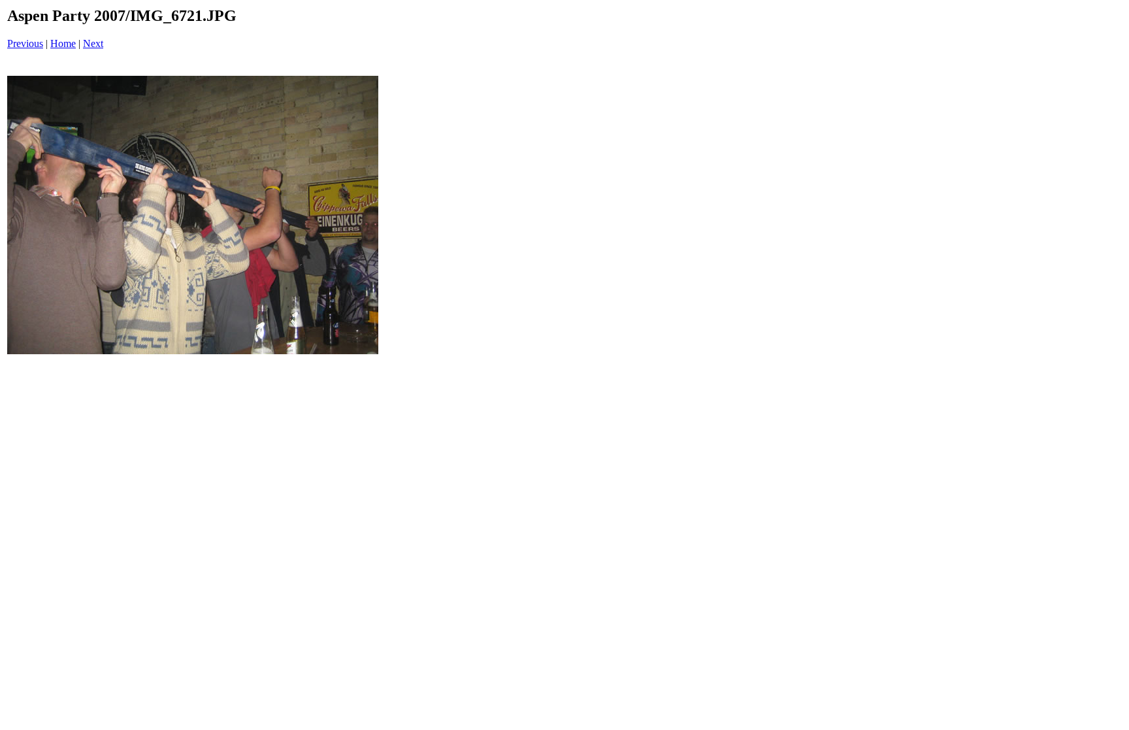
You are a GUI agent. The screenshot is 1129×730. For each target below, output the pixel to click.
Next (93, 43)
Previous (25, 43)
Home (63, 43)
